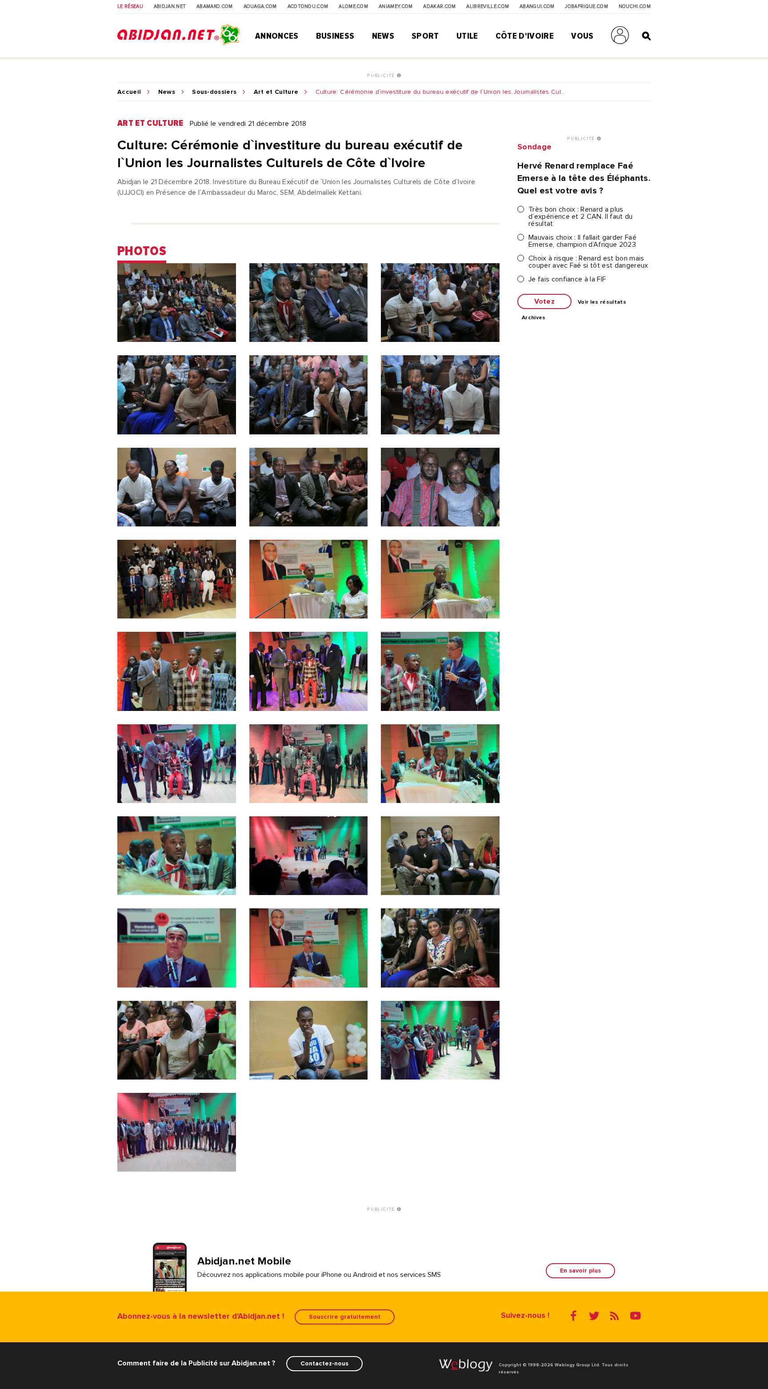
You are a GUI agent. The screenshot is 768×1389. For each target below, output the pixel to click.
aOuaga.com (260, 6)
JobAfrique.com (586, 6)
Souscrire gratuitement (344, 1317)
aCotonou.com (308, 6)
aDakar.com (439, 6)
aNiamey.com (396, 6)
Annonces (277, 36)
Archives (534, 318)
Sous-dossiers (214, 92)
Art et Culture (276, 92)
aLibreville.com (487, 6)
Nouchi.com (635, 6)
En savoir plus (580, 1270)
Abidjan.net (170, 6)
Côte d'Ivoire (525, 36)
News (383, 36)
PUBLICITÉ (382, 75)
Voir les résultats (602, 302)
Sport (425, 36)
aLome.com (353, 6)
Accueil (129, 92)
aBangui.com (537, 6)
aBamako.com (214, 6)
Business (335, 36)
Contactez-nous (324, 1363)
